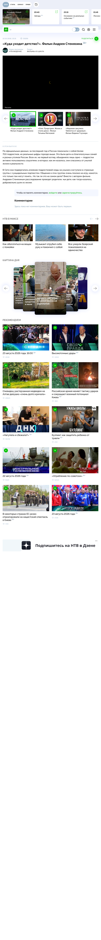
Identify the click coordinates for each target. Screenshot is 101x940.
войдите (53, 193)
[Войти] (88, 29)
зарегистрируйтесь (72, 193)
